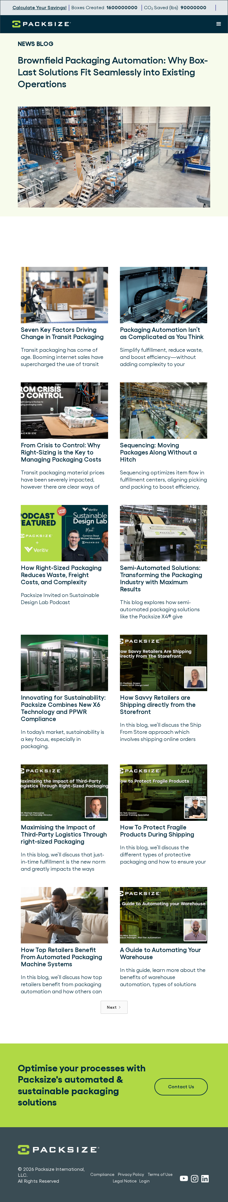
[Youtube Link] (183, 1179)
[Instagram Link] (194, 1179)
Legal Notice (125, 1181)
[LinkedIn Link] (205, 1179)
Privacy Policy (131, 1174)
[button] (219, 24)
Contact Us (181, 1086)
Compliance (102, 1174)
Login (144, 1181)
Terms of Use (160, 1174)
